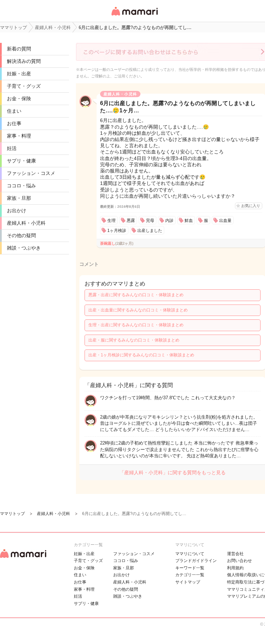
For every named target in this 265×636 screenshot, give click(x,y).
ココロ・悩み (21, 185)
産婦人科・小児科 (26, 223)
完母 (150, 220)
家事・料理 (19, 136)
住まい (14, 111)
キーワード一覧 (189, 567)
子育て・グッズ (24, 86)
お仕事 (14, 123)
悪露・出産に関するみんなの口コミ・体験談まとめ (136, 294)
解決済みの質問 (24, 61)
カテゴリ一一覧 (189, 574)
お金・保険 (19, 98)
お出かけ (16, 210)
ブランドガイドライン (196, 560)
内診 (169, 220)
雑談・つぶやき (24, 248)
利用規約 (235, 567)
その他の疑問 (21, 235)
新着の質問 (19, 49)
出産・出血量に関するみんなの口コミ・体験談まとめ (138, 310)
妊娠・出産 (19, 73)
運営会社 (235, 553)
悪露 (131, 220)
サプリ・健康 (21, 160)
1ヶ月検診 (116, 230)
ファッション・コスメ (31, 173)
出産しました (149, 230)
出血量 (225, 220)
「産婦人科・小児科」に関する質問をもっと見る (172, 472)
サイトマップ (187, 582)
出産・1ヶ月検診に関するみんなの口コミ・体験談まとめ (141, 355)
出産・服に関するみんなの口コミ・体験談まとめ (133, 340)
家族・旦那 (19, 198)
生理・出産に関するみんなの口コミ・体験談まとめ (136, 324)
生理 (111, 220)
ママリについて (189, 553)
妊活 (12, 148)
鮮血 (189, 220)
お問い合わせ (239, 560)
